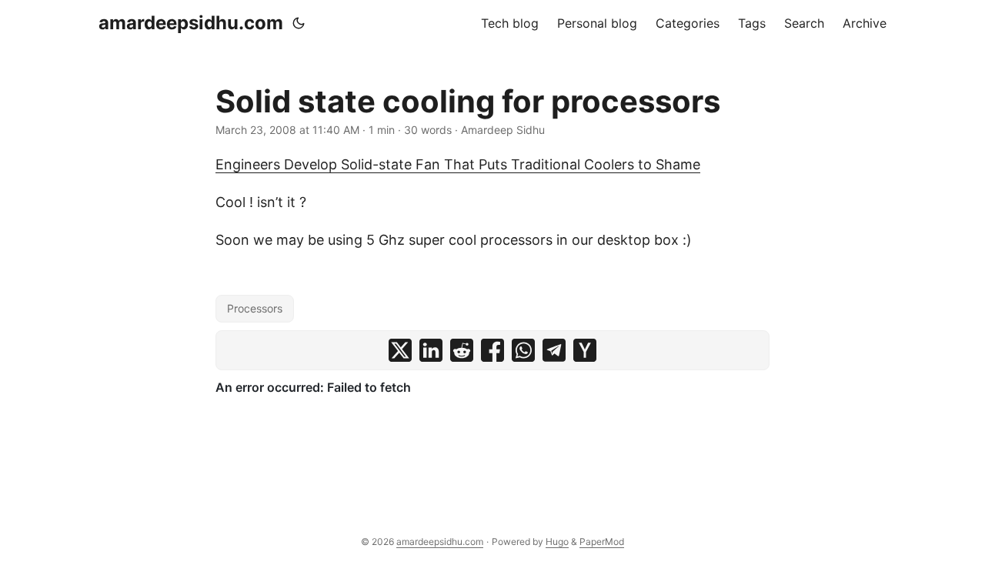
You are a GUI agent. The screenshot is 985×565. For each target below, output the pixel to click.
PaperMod (601, 541)
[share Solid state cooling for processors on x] (400, 350)
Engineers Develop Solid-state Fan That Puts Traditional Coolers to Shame (457, 164)
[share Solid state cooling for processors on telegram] (554, 350)
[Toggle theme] (298, 23)
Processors (254, 308)
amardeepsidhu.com (190, 23)
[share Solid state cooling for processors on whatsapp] (523, 350)
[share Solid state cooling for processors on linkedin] (430, 350)
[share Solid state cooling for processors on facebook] (492, 350)
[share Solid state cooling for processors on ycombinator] (584, 350)
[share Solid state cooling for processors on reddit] (461, 350)
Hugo (557, 541)
